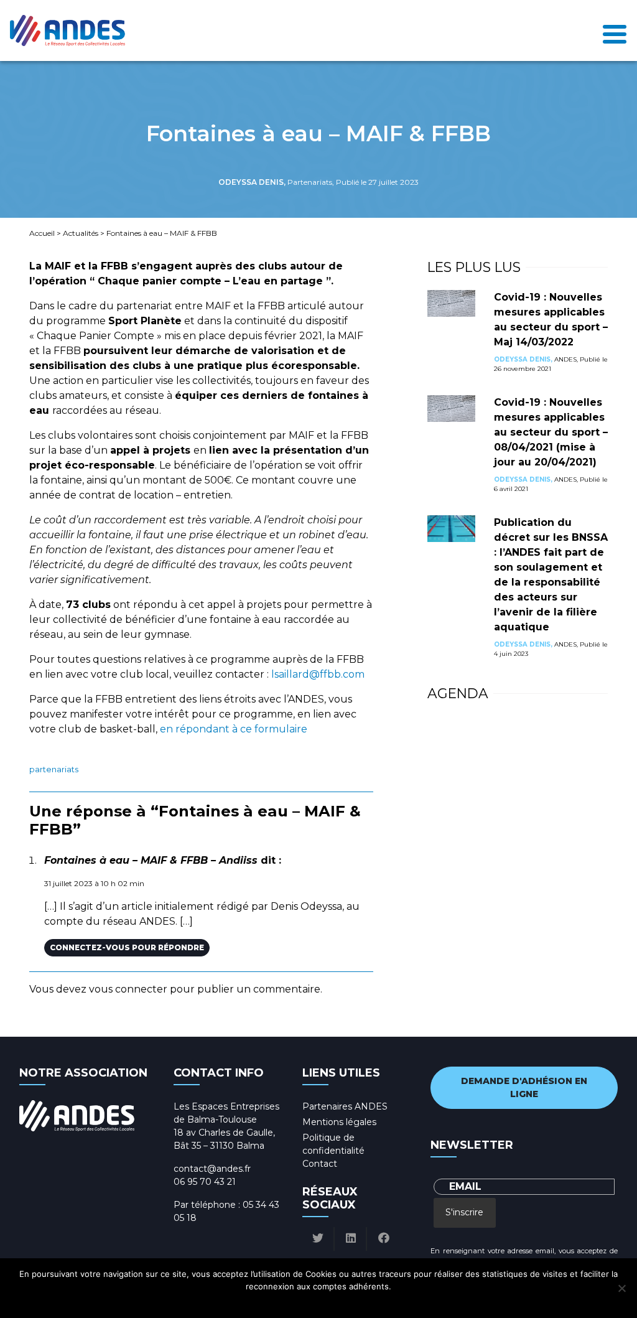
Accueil (42, 233)
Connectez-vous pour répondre (127, 947)
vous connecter (128, 989)
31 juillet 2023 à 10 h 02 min (94, 883)
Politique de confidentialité (330, 1302)
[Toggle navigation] (614, 30)
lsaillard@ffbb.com (318, 674)
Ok (266, 1302)
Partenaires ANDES (345, 1106)
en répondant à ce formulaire (233, 729)
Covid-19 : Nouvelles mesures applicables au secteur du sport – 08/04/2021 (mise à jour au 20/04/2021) (551, 432)
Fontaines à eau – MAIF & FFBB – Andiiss (151, 860)
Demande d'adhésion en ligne (524, 1087)
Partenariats (53, 769)
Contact (319, 1163)
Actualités (80, 233)
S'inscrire (464, 1212)
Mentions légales (339, 1122)
